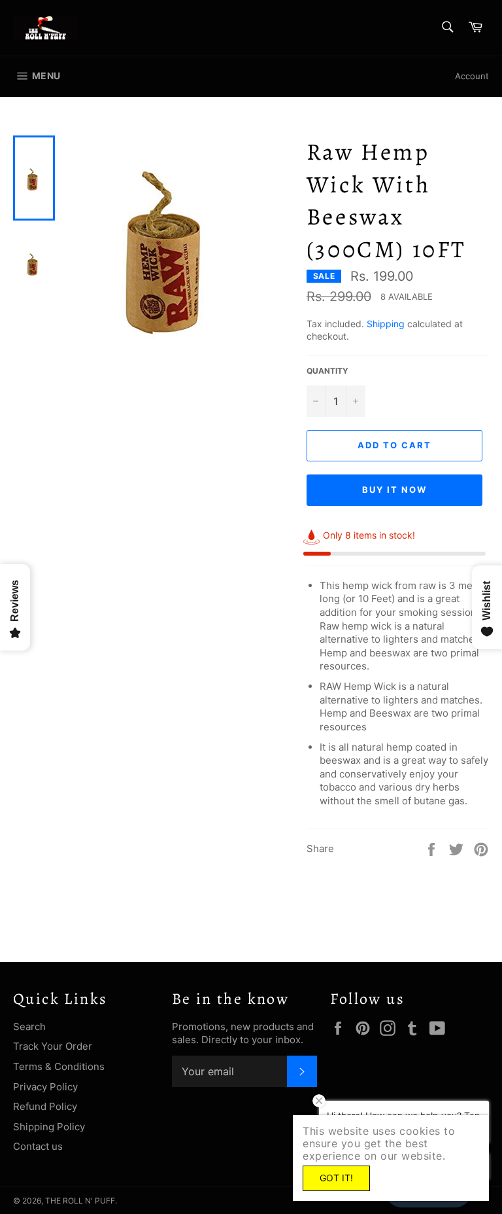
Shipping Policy (49, 1126)
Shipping (386, 323)
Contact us (38, 1146)
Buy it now (394, 489)
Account (472, 76)
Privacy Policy (45, 1086)
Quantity (327, 371)
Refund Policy (45, 1106)
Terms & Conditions (59, 1066)
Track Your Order (52, 1046)
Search (29, 1026)
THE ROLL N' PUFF (80, 1200)
